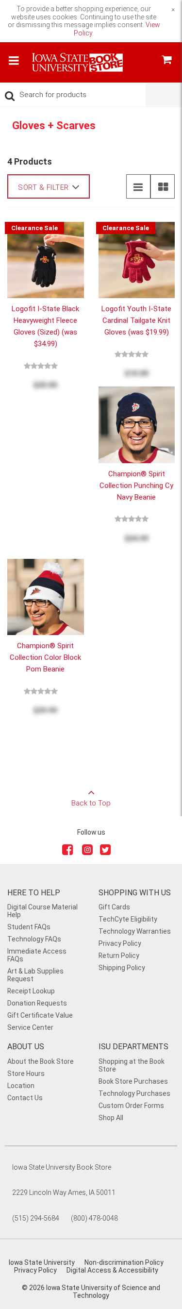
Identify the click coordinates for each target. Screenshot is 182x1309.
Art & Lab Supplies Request (35, 975)
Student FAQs (28, 927)
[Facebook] (68, 852)
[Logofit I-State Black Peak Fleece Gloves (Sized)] (45, 259)
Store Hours (26, 1073)
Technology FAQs (34, 939)
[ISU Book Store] (78, 68)
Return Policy (119, 955)
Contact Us (25, 1098)
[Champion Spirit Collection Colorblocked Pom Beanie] (45, 596)
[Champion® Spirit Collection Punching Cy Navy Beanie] (137, 424)
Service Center (30, 1027)
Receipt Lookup (31, 991)
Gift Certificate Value (40, 1015)
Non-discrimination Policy (124, 1262)
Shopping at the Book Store (132, 1065)
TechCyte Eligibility (128, 919)
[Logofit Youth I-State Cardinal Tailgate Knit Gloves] (137, 259)
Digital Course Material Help (42, 911)
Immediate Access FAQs (36, 955)
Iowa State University (42, 1262)
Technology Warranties (135, 931)
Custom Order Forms (131, 1105)
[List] (138, 186)
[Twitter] (106, 852)
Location (20, 1086)
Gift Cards (114, 907)
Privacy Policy (120, 943)
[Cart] (166, 61)
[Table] (162, 186)
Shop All (111, 1118)
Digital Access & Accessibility (112, 1270)
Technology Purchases (134, 1093)
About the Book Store (40, 1061)
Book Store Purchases (133, 1081)
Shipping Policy (122, 968)
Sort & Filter (43, 187)
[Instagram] (87, 851)
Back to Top (91, 803)
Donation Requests (37, 1003)
